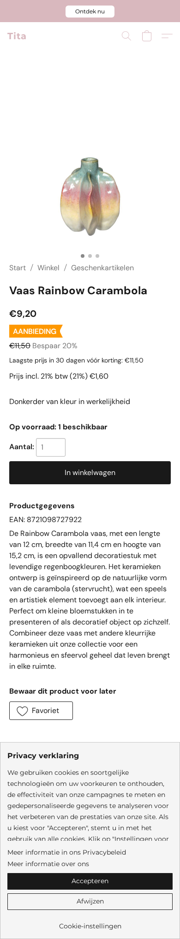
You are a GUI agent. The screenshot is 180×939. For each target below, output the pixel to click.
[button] (90, 12)
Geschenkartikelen (102, 268)
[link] (90, 923)
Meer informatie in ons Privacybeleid (66, 852)
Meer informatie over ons (48, 864)
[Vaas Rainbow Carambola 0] (90, 167)
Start (17, 268)
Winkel (48, 268)
